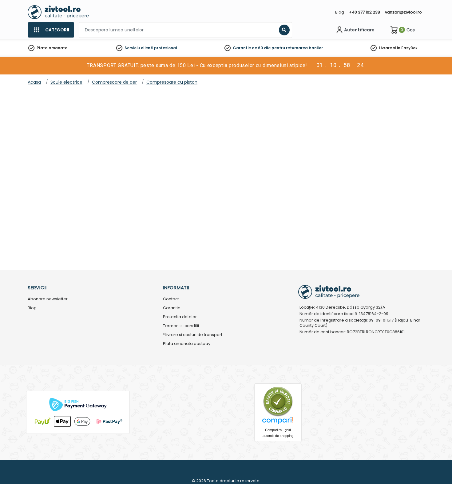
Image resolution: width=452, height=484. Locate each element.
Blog (339, 12)
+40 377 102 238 (364, 12)
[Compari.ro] (278, 422)
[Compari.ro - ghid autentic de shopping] (278, 401)
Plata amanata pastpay (186, 343)
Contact (171, 299)
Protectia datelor (180, 317)
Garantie (171, 308)
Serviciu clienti (139, 47)
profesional (165, 47)
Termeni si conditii (181, 326)
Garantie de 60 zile (252, 47)
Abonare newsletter (48, 299)
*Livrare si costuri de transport (192, 335)
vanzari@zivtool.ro (403, 12)
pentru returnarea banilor (297, 47)
